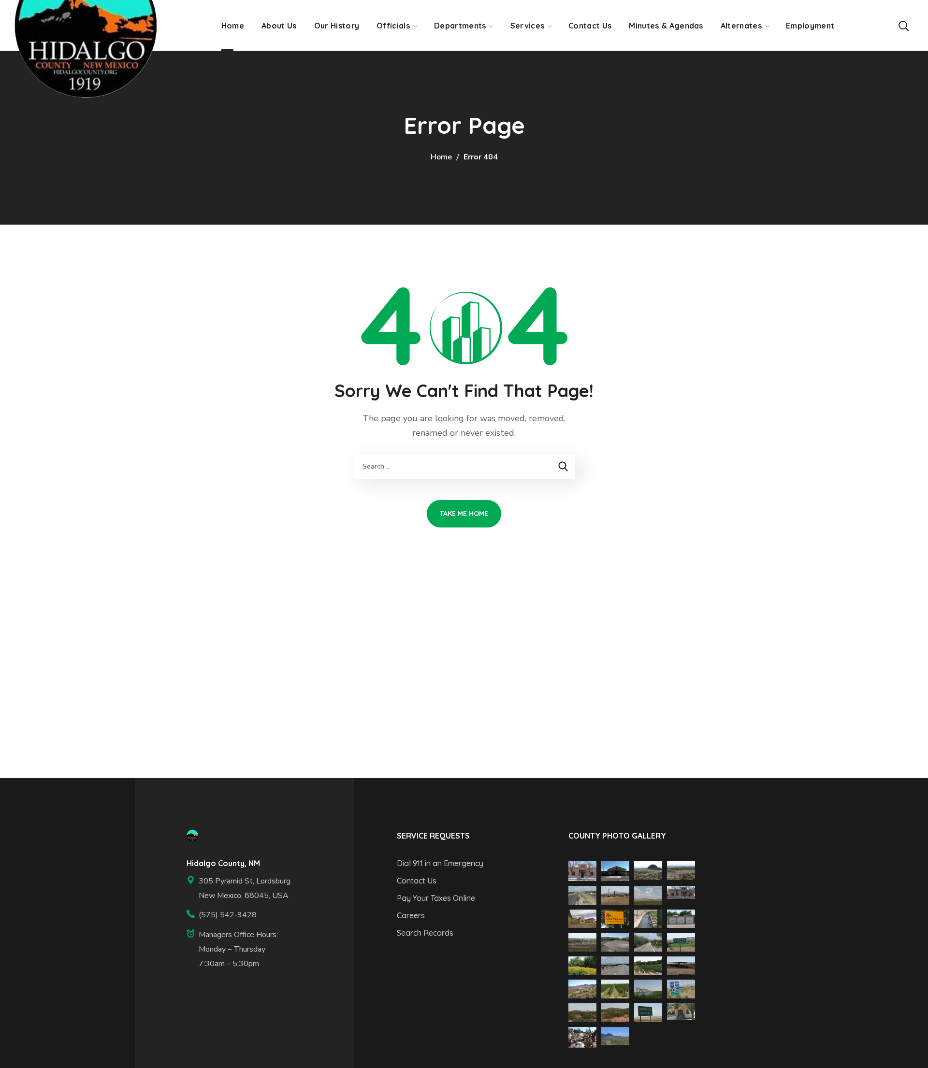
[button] (903, 25)
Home (441, 157)
